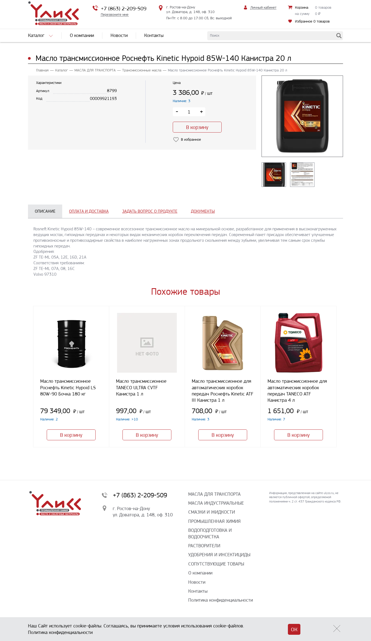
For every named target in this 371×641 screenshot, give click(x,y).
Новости (196, 582)
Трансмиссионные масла (141, 70)
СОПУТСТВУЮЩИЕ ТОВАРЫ (216, 564)
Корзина (301, 7)
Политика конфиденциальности (220, 600)
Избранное (312, 21)
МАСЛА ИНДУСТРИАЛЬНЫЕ (216, 503)
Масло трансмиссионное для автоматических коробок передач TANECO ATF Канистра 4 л (297, 390)
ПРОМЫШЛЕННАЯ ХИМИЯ (214, 521)
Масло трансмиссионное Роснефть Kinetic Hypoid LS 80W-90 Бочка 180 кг (68, 387)
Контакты (197, 591)
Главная (42, 70)
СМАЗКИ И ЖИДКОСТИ (211, 512)
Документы (203, 211)
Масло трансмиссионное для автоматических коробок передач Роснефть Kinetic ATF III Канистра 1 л (222, 390)
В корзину (197, 127)
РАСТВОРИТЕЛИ (204, 545)
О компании (200, 573)
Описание (45, 211)
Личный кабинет (263, 7)
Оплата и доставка (89, 211)
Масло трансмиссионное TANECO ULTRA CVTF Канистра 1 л (141, 387)
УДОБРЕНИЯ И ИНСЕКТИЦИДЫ (219, 554)
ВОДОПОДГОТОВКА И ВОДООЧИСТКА (210, 533)
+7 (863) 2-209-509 (123, 8)
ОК (294, 629)
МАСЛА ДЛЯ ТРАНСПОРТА (95, 70)
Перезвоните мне (114, 14)
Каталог (61, 70)
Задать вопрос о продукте (149, 211)
